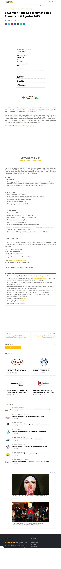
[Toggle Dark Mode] (49, 2)
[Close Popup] (2, 547)
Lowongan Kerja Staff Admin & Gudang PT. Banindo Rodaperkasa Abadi (43, 392)
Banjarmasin (15, 414)
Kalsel (19, 414)
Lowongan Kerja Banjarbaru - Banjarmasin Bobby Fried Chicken (28, 454)
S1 (23, 407)
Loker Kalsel (22, 5)
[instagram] (46, 2)
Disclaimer (34, 544)
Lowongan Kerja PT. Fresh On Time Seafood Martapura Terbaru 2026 (17, 391)
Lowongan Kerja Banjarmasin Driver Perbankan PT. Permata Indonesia (30, 461)
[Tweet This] (9, 24)
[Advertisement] (30, 37)
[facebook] (44, 2)
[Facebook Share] (6, 24)
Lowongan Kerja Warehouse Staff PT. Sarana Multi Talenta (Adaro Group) (31, 409)
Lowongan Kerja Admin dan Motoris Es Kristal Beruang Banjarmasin (41, 370)
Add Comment (14, 347)
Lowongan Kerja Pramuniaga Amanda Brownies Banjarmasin (16, 369)
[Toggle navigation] (55, 2)
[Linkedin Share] (15, 24)
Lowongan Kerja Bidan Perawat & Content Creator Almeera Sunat (29, 431)
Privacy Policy (34, 546)
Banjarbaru (14, 422)
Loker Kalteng (38, 5)
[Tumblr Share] (18, 24)
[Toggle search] (52, 2)
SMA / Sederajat (24, 414)
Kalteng (20, 407)
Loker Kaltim (30, 5)
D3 (18, 422)
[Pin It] (12, 24)
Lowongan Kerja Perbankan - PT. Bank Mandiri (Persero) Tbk (27, 439)
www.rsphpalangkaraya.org (26, 126)
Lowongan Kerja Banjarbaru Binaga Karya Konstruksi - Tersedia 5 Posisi (30, 424)
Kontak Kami (34, 542)
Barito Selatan (15, 407)
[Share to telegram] (24, 24)
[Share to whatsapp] (21, 24)
